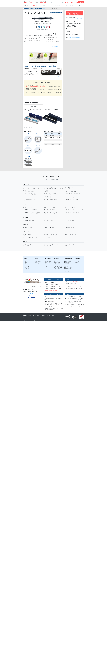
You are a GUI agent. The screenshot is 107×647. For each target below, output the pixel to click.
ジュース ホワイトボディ (28, 220)
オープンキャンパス (58, 266)
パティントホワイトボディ (50, 191)
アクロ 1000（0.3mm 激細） (29, 199)
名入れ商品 (27, 8)
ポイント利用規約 (50, 315)
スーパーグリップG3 (49, 227)
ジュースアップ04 (69, 220)
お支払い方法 (37, 263)
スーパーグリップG (70, 187)
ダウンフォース (27, 197)
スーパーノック (48, 187)
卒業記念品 (67, 271)
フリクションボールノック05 (71, 207)
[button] (58, 6)
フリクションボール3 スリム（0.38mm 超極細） (32, 213)
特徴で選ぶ (26, 263)
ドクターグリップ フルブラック (72, 197)
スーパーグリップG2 (28, 227)
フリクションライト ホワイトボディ (51, 207)
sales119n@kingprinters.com (75, 37)
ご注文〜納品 (37, 262)
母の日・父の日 (57, 263)
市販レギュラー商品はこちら (56, 46)
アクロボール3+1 (69, 244)
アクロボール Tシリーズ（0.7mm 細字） (73, 193)
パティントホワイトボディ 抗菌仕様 (72, 191)
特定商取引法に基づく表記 (33, 315)
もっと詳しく (58, 76)
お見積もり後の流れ (79, 18)
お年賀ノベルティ (68, 266)
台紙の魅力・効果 (48, 261)
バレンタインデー (58, 261)
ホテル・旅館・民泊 (58, 267)
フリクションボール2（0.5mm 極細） (72, 212)
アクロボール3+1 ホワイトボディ (30, 245)
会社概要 (25, 315)
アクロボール (27, 267)
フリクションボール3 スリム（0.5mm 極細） (53, 213)
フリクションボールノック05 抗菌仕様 (30, 209)
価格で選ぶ (26, 261)
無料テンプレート (48, 262)
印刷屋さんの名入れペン (36, 8)
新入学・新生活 (57, 262)
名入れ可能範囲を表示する (43, 29)
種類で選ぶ (45, 8)
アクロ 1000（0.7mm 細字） (71, 199)
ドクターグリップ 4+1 (49, 245)
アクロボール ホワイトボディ (50, 193)
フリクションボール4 (70, 213)
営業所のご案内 (77, 262)
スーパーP (26, 187)
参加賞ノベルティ (68, 261)
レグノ (26, 200)
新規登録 (81, 2)
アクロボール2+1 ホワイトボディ (51, 244)
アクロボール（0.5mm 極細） (29, 193)
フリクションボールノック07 (50, 209)
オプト (67, 194)
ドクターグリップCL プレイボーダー (51, 235)
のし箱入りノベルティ (68, 267)
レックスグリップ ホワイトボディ (30, 191)
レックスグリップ (69, 188)
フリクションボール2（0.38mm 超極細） (52, 212)
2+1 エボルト (69, 245)
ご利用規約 (43, 315)
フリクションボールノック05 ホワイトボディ (32, 212)
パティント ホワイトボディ (71, 234)
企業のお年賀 (47, 266)
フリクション (27, 266)
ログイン (73, 2)
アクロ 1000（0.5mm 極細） (50, 199)
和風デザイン (47, 263)
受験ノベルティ (67, 262)
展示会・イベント (58, 268)
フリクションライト (27, 207)
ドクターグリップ (27, 268)
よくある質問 (77, 261)
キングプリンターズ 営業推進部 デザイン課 (32, 286)
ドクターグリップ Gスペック (50, 197)
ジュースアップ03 (48, 220)
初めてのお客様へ (38, 261)
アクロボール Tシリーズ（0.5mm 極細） (31, 194)
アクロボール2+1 (27, 244)
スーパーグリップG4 (70, 227)
